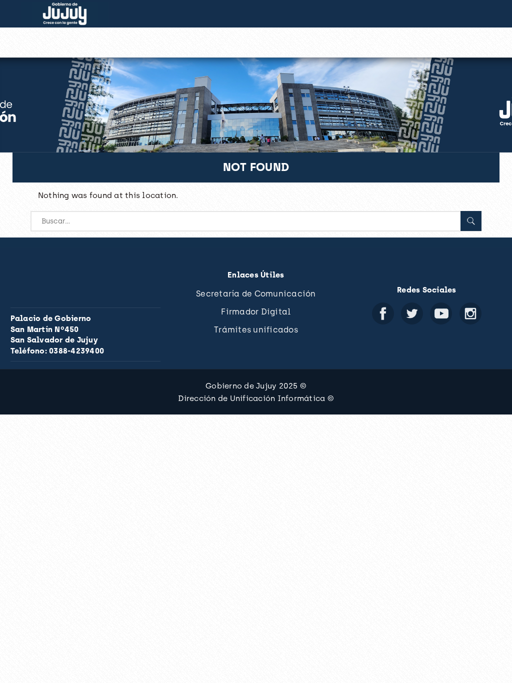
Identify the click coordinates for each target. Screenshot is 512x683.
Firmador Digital (255, 311)
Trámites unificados (256, 329)
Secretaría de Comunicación (256, 293)
